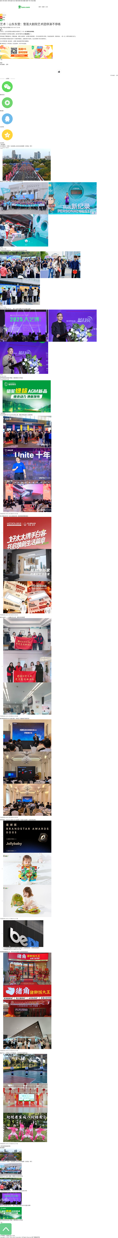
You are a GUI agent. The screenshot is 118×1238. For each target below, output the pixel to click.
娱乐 (6, 0)
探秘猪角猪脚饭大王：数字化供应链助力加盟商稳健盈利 (14, 951)
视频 (19, 0)
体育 (9, 0)
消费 (27, 0)
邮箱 (34, 0)
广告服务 (7, 1235)
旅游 (11, 0)
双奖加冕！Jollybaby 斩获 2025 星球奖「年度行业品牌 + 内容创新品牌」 (18, 819)
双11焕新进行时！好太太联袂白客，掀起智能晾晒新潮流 (14, 516)
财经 (22, 0)
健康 (24, 0)
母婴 (16, 0)
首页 (1, 0)
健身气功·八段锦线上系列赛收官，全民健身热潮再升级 (13, 1053)
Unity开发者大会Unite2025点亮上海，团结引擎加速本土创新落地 (16, 414)
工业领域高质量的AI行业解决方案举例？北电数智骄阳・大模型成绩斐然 (21, 947)
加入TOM (12, 1235)
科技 (32, 0)
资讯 (4, 0)
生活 (14, 0)
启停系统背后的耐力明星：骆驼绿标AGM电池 (11, 378)
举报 (1, 62)
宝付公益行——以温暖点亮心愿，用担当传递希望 (12, 617)
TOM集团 (2, 1235)
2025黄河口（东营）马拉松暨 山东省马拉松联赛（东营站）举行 (16, 146)
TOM (1, 148)
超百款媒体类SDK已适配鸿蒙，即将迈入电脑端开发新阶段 (14, 718)
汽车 (29, 0)
